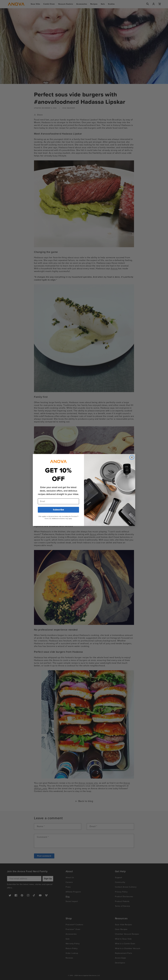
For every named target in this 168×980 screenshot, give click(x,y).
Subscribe (58, 509)
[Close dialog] (132, 457)
